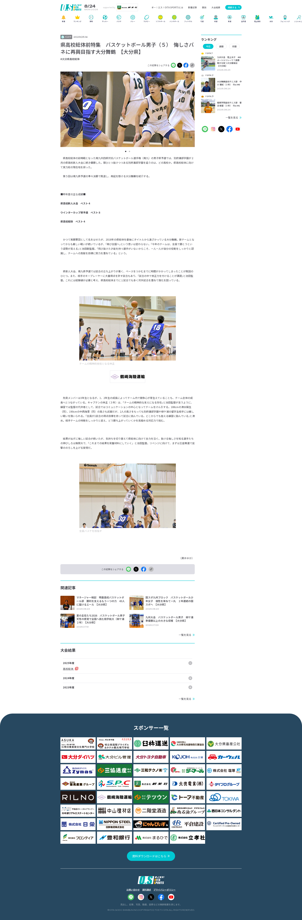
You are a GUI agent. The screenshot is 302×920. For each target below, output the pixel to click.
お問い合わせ (133, 889)
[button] (125, 151)
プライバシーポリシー (165, 889)
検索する (232, 7)
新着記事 (192, 7)
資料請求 (146, 889)
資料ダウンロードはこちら (149, 856)
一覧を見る (185, 635)
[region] (151, 20)
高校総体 (68, 669)
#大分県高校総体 (70, 59)
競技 (204, 7)
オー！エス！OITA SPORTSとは (167, 7)
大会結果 (215, 7)
